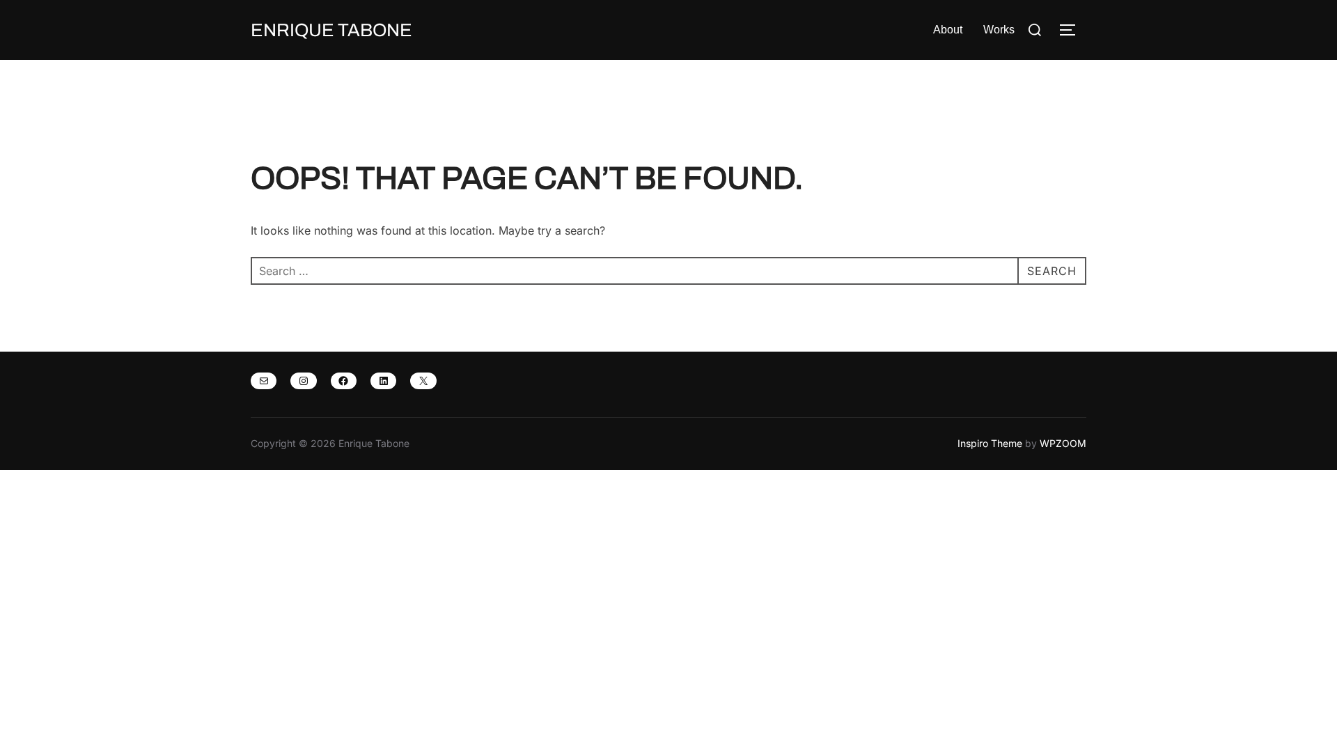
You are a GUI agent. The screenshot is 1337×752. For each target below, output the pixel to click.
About (947, 30)
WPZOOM (1063, 443)
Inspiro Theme (989, 443)
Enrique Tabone (331, 30)
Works (999, 30)
